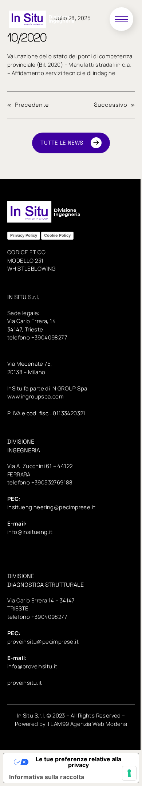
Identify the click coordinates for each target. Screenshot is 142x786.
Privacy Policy (23, 235)
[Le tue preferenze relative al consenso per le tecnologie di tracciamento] (129, 773)
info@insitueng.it (30, 532)
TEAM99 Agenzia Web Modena (87, 724)
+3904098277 (49, 337)
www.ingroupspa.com (35, 396)
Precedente (32, 105)
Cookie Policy (57, 235)
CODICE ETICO (26, 252)
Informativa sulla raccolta (46, 777)
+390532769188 (52, 482)
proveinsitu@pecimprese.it (43, 641)
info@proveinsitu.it (32, 666)
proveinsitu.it (24, 683)
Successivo (110, 105)
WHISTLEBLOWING (31, 268)
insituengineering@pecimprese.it (51, 507)
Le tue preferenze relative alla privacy (78, 762)
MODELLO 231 (25, 260)
